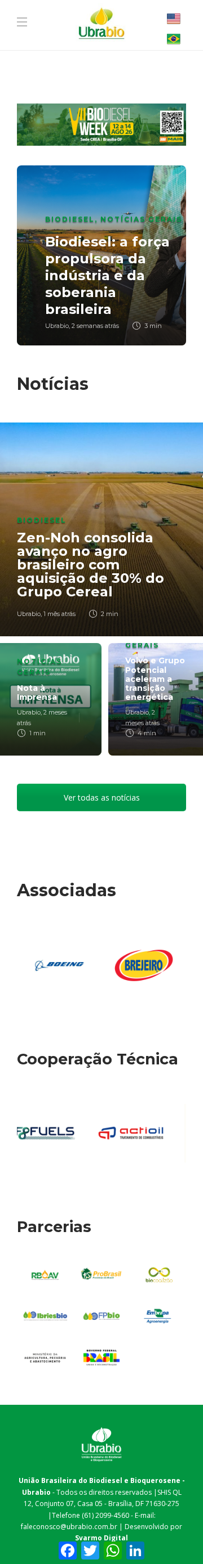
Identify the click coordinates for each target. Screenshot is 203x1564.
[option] (101, 255)
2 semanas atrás (95, 326)
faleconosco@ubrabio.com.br (69, 1526)
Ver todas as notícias (102, 797)
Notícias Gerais (141, 219)
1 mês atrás (59, 614)
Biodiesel (70, 219)
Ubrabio (57, 326)
